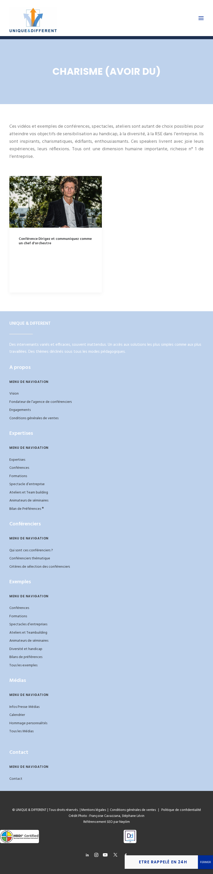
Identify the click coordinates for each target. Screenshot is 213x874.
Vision (14, 393)
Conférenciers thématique (29, 558)
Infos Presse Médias (24, 707)
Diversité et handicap (25, 649)
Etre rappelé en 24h (163, 862)
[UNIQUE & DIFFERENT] (33, 18)
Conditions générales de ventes (33, 418)
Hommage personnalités (28, 723)
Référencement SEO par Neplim (106, 822)
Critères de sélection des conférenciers (39, 567)
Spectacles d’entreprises (28, 624)
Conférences (19, 468)
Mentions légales (93, 810)
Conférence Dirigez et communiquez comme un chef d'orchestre (55, 241)
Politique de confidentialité (180, 810)
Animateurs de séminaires (28, 500)
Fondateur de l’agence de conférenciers (40, 402)
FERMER (205, 862)
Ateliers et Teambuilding (28, 632)
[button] (201, 18)
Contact (15, 779)
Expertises (17, 460)
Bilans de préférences (25, 657)
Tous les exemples (23, 665)
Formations (18, 476)
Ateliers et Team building (28, 492)
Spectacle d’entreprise (27, 484)
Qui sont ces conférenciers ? (31, 550)
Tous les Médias (21, 731)
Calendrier (17, 715)
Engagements (20, 410)
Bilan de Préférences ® (26, 509)
